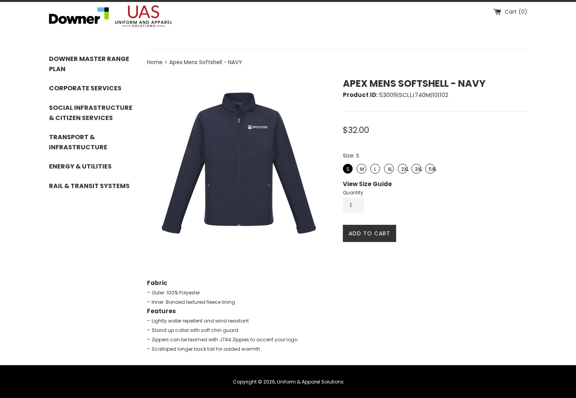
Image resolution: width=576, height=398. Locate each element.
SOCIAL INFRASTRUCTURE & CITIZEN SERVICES (90, 112)
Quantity (353, 192)
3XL (416, 168)
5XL (430, 168)
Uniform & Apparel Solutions (310, 381)
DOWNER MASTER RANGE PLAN (89, 64)
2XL (403, 168)
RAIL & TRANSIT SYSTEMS (89, 185)
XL (389, 168)
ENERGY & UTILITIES (80, 166)
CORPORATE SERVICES (85, 88)
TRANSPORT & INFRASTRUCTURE (78, 142)
